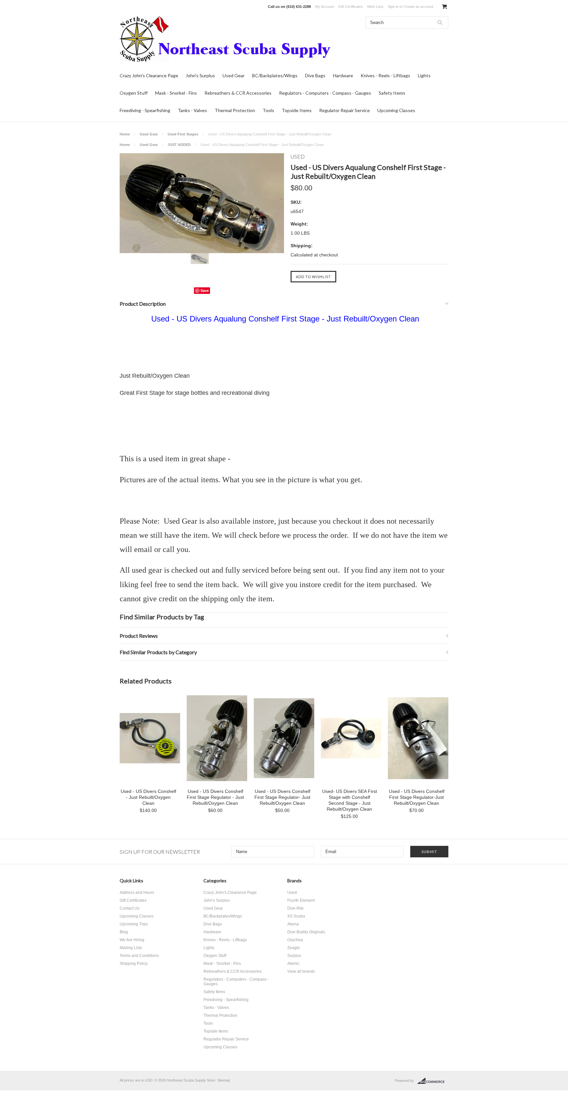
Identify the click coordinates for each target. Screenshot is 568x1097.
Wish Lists (375, 7)
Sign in (393, 7)
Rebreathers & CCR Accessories (238, 93)
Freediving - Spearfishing (145, 110)
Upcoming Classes (396, 110)
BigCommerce (432, 1081)
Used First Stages (183, 134)
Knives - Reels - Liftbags (385, 75)
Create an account (418, 7)
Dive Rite (295, 908)
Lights (424, 75)
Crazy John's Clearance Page (149, 75)
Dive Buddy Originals (306, 932)
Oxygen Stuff (134, 93)
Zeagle (293, 947)
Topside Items (297, 110)
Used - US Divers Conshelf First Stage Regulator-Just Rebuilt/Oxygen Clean (416, 797)
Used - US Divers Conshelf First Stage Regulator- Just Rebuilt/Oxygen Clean (282, 797)
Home (125, 134)
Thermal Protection (235, 110)
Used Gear (234, 75)
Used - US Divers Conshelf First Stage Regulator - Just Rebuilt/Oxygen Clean (215, 797)
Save (205, 290)
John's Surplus (200, 75)
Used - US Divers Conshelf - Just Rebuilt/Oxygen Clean (148, 797)
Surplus (294, 955)
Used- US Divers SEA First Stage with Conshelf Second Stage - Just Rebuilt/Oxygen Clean (349, 800)
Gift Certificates (350, 7)
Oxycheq (295, 940)
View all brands (301, 971)
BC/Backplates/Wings (274, 75)
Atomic (293, 963)
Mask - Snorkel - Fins (176, 93)
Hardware (343, 75)
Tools (268, 110)
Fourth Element (301, 900)
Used (292, 892)
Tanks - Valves (192, 110)
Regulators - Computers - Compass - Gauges (325, 93)
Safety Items (392, 93)
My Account (324, 7)
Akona (293, 924)
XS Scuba (296, 916)
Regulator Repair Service (344, 110)
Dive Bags (315, 75)
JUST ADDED (179, 145)
